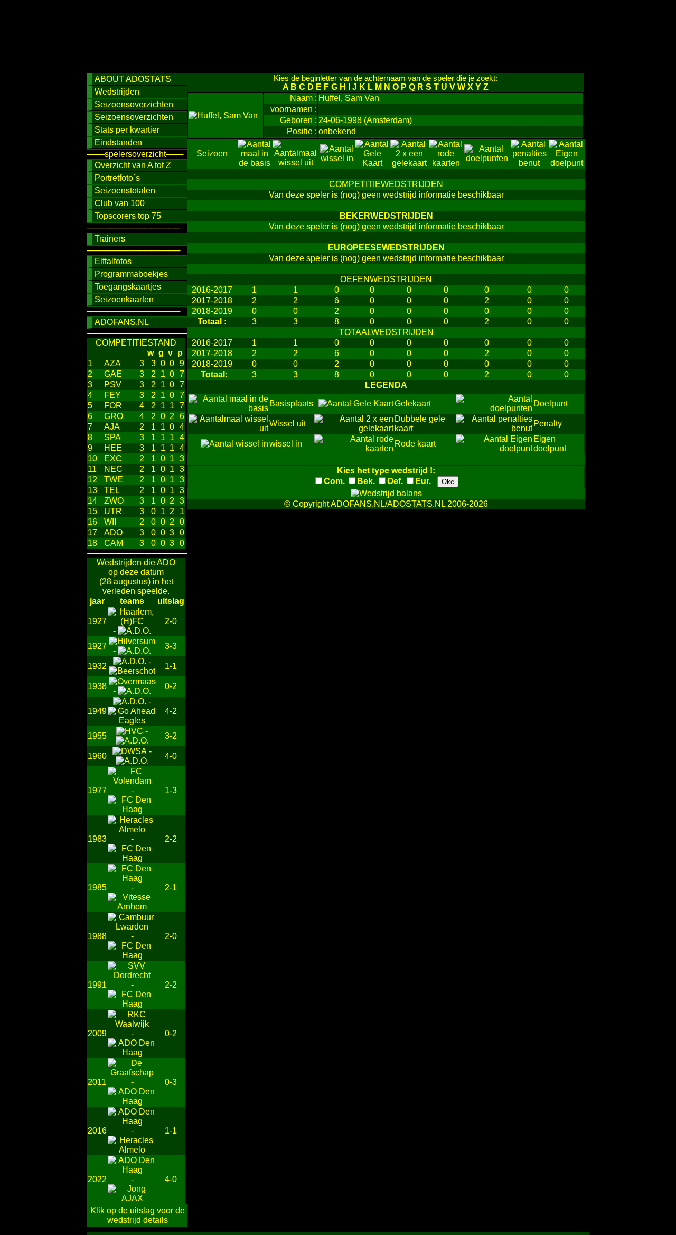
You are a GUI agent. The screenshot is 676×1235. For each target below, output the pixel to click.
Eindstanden (118, 142)
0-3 (171, 1082)
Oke (448, 482)
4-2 (171, 711)
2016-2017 (212, 289)
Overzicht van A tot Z (133, 165)
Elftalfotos (113, 261)
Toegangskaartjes (128, 286)
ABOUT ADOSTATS (133, 79)
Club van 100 (120, 203)
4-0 (171, 755)
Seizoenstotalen (125, 190)
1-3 (171, 790)
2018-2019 (212, 311)
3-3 (171, 646)
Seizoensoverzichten (134, 104)
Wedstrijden (117, 91)
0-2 (171, 686)
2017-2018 (212, 300)
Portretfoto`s (117, 177)
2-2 (171, 838)
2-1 (171, 887)
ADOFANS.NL (122, 322)
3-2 (171, 735)
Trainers (110, 238)
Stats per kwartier (127, 129)
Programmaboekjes (131, 274)
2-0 (171, 621)
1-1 (171, 666)
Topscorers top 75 (128, 215)
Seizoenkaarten (124, 299)
